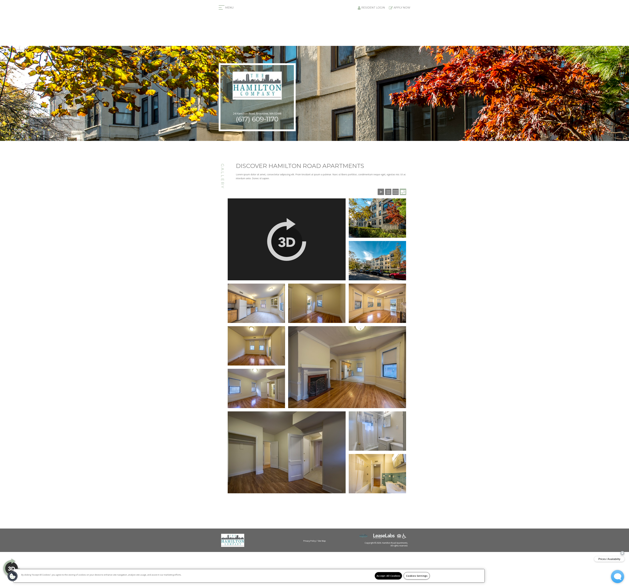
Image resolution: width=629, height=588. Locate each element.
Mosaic (403, 192)
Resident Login (373, 7)
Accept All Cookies (388, 575)
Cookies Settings (417, 575)
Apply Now (402, 7)
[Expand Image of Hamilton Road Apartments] (287, 239)
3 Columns (388, 192)
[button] (12, 576)
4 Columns (395, 192)
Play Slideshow (381, 192)
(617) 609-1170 (257, 119)
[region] (249, 576)
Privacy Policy (309, 541)
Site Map (322, 541)
